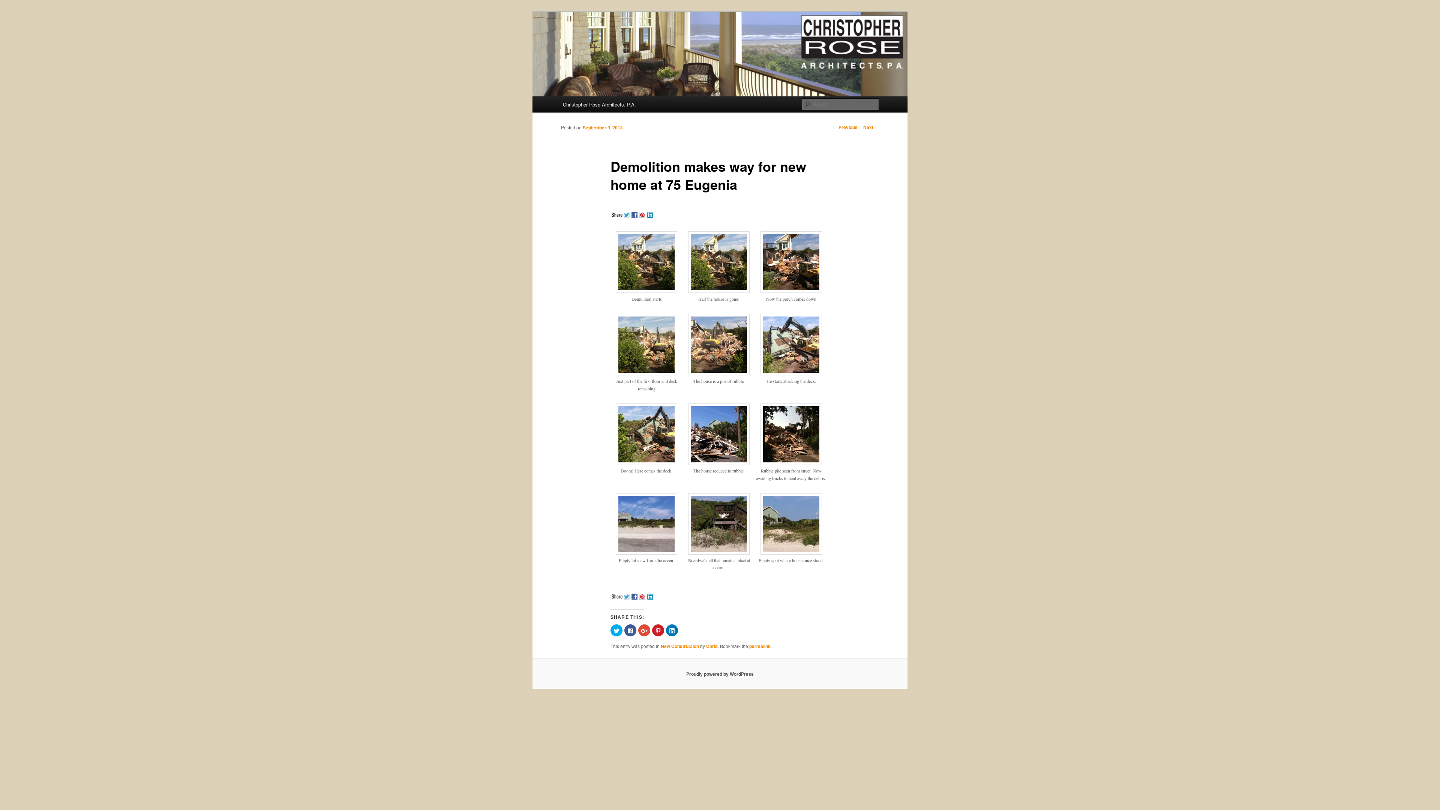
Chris (712, 646)
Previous (845, 127)
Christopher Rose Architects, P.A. (599, 104)
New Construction (680, 646)
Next (871, 127)
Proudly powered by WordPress (720, 673)
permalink (760, 646)
